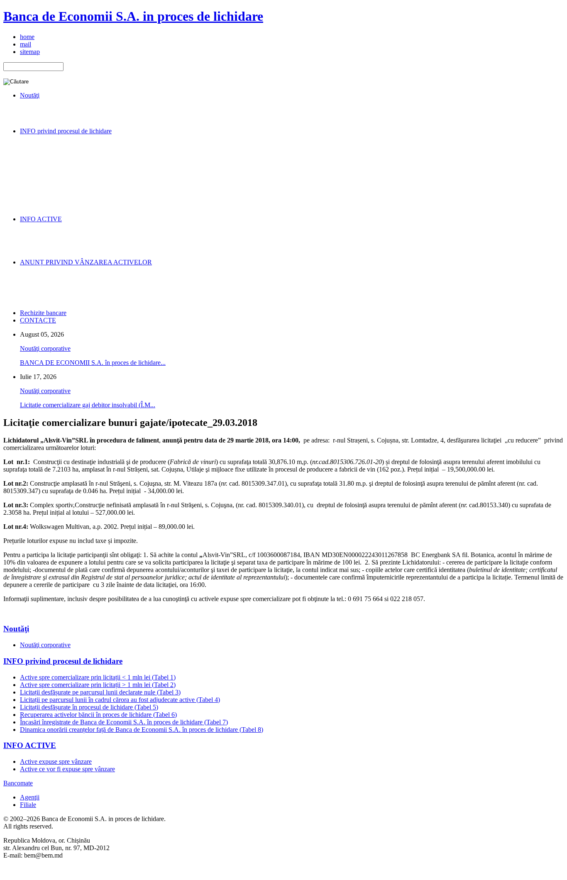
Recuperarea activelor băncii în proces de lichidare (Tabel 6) (98, 714)
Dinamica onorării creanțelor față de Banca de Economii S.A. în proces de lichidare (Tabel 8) (141, 729)
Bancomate (18, 783)
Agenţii (29, 797)
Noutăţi (16, 628)
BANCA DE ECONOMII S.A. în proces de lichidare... (93, 362)
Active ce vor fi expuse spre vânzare (67, 768)
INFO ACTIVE (29, 745)
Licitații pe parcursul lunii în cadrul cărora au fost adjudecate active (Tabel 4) (120, 699)
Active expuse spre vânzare (56, 761)
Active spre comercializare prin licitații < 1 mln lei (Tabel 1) (98, 677)
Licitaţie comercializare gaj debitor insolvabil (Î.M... (87, 404)
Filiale (28, 804)
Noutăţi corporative (45, 348)
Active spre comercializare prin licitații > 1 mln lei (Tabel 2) (98, 684)
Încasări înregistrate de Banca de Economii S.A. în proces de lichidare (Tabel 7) (124, 722)
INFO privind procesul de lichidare (62, 661)
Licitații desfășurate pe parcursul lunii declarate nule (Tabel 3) (100, 692)
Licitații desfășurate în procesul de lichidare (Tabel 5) (89, 707)
